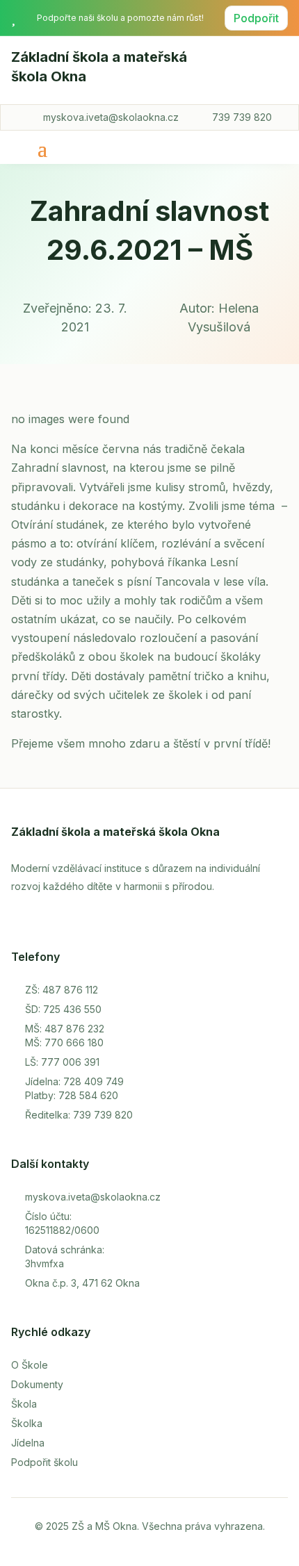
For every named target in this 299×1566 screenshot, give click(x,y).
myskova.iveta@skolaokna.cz (111, 117)
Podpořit (256, 18)
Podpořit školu (44, 1462)
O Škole (29, 1365)
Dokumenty (37, 1384)
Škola (24, 1404)
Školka (26, 1423)
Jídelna (28, 1443)
